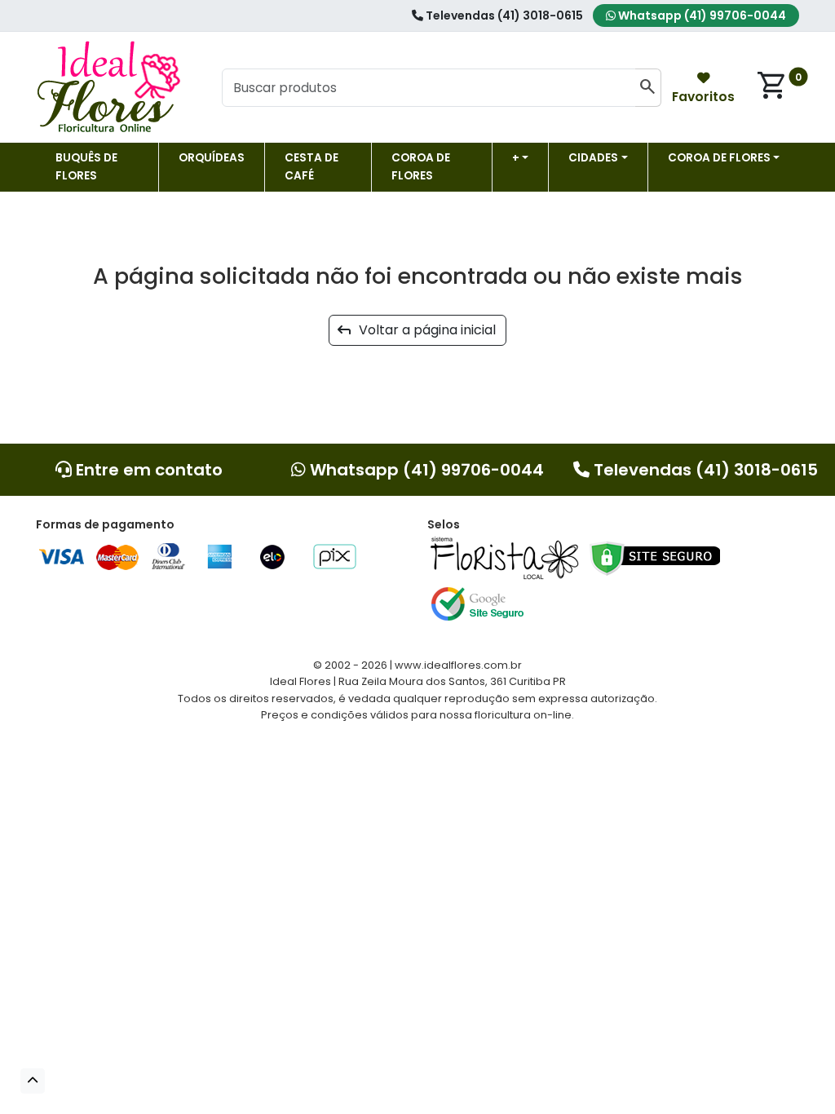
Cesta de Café (311, 166)
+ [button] (515, 158)
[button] (32, 1081)
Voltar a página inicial (422, 329)
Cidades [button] (593, 158)
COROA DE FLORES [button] (719, 158)
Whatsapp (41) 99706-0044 (701, 15)
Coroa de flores (420, 166)
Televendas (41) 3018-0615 (503, 15)
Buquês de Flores (86, 166)
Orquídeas (212, 158)
